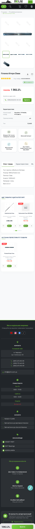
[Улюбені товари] (26, 6)
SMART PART (9, 442)
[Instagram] (15, 333)
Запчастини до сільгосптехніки (16, 427)
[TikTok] (23, 333)
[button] (16, 230)
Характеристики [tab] (22, 164)
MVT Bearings (10, 446)
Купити (22, 527)
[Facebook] (19, 333)
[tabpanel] (17, 177)
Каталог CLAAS (10, 419)
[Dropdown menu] (30, 2)
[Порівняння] (15, 226)
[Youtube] (11, 333)
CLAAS (29, 123)
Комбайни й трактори (16, 11)
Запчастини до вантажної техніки (16, 423)
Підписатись (18, 522)
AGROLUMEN (10, 450)
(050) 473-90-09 (18, 366)
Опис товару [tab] (8, 164)
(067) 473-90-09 (18, 361)
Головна (4, 11)
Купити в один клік (9, 96)
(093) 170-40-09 (18, 363)
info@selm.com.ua (11, 372)
